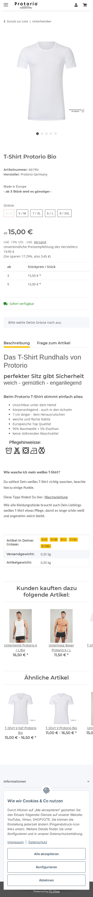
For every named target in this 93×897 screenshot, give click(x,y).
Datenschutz (37, 842)
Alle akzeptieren (46, 854)
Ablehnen (46, 880)
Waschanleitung (56, 497)
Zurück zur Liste (17, 21)
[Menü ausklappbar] (6, 3)
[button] (76, 5)
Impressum (15, 842)
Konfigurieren (46, 867)
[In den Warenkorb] (7, 35)
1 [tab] (37, 133)
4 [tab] (51, 133)
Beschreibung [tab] (17, 343)
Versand (40, 242)
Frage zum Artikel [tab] (53, 343)
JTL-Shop (54, 891)
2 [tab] (42, 133)
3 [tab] (46, 133)
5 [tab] (55, 133)
